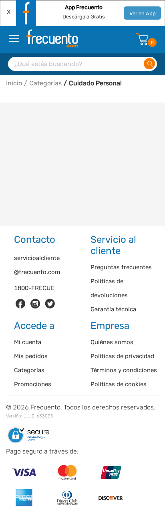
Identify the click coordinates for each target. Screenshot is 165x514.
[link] (20, 303)
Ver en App (142, 13)
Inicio (14, 83)
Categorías (45, 83)
